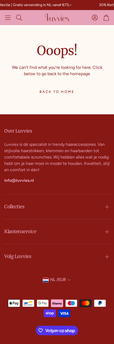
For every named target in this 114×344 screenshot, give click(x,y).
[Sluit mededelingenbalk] (109, 4)
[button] (7, 17)
